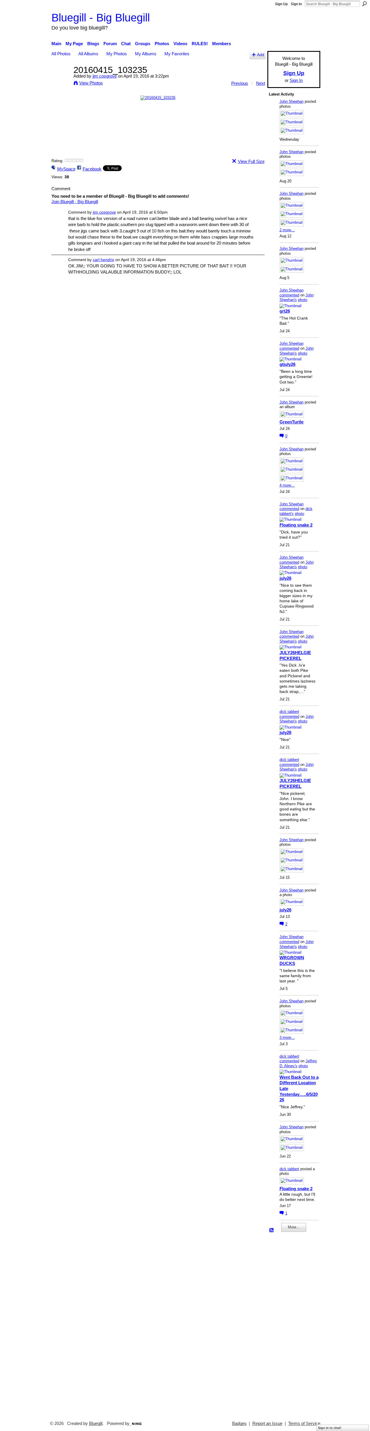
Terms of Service (304, 1423)
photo (302, 300)
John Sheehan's (297, 297)
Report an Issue (267, 1423)
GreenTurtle (292, 421)
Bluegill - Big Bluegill (100, 17)
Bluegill (95, 1423)
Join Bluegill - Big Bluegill (74, 201)
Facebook (92, 168)
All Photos (61, 53)
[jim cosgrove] (60, 80)
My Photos (116, 53)
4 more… (287, 485)
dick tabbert (289, 711)
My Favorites (176, 53)
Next (260, 83)
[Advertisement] (286, 1324)
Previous (239, 83)
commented (289, 295)
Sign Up (281, 4)
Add (260, 55)
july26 (285, 578)
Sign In (296, 4)
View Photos (91, 82)
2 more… (287, 230)
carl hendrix (103, 259)
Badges (239, 1423)
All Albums (88, 53)
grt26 (285, 311)
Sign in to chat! (329, 1428)
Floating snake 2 (296, 524)
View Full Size (251, 161)
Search (364, 3)
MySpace (66, 168)
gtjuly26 (287, 364)
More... (294, 1227)
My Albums (145, 53)
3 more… (287, 1037)
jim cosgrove (104, 76)
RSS (271, 1230)
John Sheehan (292, 101)
